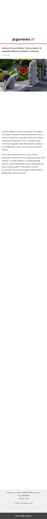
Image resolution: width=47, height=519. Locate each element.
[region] (23, 17)
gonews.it (23, 39)
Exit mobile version (23, 516)
